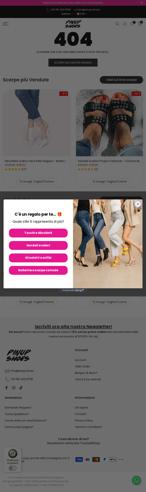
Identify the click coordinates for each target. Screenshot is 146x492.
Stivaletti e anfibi (38, 258)
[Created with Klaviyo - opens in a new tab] (73, 290)
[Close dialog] (138, 204)
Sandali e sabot (38, 245)
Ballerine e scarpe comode (38, 270)
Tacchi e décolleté (38, 233)
